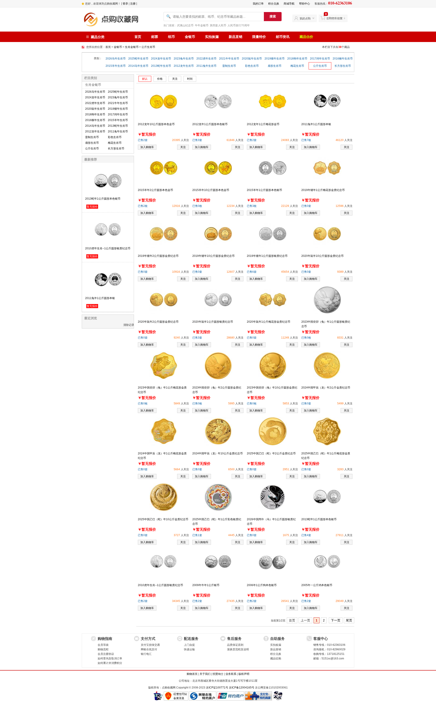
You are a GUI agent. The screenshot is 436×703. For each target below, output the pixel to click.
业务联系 (230, 674)
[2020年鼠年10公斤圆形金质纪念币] (327, 233)
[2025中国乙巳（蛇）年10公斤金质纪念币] (163, 497)
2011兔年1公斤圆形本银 (100, 298)
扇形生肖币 (274, 65)
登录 (125, 3)
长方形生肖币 (342, 65)
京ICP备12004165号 (241, 687)
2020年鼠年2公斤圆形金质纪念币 (158, 321)
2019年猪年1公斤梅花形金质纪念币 (323, 190)
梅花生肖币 (297, 65)
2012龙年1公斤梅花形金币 (263, 124)
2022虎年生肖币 (206, 58)
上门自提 (189, 644)
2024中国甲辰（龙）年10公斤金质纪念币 (217, 453)
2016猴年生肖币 (343, 58)
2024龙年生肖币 (161, 58)
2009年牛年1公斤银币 (205, 585)
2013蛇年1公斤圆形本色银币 (102, 198)
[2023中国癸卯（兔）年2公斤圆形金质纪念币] (218, 365)
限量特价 (259, 37)
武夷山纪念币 (185, 25)
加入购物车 (147, 147)
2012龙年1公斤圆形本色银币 (210, 124)
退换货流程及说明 (238, 649)
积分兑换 (273, 3)
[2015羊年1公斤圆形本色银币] (272, 167)
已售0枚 (197, 206)
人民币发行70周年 (239, 25)
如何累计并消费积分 (110, 663)
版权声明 (243, 674)
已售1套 (197, 535)
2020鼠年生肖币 (252, 58)
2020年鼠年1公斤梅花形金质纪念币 (268, 321)
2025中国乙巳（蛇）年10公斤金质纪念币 (163, 519)
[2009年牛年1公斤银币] (218, 562)
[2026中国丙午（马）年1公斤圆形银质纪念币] (272, 497)
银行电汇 (146, 654)
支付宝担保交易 (150, 644)
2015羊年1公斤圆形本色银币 (264, 190)
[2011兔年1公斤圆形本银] (327, 101)
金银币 (190, 37)
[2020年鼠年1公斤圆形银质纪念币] (218, 299)
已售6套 (252, 271)
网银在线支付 (149, 649)
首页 (137, 37)
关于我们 (205, 674)
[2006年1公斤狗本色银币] (272, 562)
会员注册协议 (106, 654)
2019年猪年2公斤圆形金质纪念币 (158, 255)
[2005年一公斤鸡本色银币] (327, 562)
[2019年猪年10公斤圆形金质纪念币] (218, 233)
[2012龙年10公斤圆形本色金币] (163, 101)
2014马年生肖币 (138, 65)
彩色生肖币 (252, 65)
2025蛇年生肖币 (138, 58)
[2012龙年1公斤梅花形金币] (272, 101)
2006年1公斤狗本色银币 (262, 585)
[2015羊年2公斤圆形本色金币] (163, 167)
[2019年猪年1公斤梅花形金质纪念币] (327, 167)
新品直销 (235, 37)
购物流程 (103, 649)
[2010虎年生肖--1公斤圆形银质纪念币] (163, 562)
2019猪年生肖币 (275, 58)
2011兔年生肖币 (206, 65)
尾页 (349, 620)
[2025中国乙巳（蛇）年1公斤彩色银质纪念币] (218, 497)
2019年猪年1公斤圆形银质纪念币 (267, 255)
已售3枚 (252, 206)
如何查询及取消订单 (110, 658)
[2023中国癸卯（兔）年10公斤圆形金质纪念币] (272, 365)
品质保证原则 (235, 644)
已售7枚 (306, 140)
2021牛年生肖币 (229, 58)
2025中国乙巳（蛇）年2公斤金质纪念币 (271, 453)
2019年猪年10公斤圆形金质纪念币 (213, 255)
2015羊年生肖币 (116, 65)
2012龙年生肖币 (184, 65)
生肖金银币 (132, 47)
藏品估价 (306, 37)
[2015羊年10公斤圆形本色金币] (218, 167)
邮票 (154, 37)
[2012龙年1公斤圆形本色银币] (218, 101)
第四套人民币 (218, 25)
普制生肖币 (229, 65)
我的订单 (258, 3)
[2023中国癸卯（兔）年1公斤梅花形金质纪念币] (163, 365)
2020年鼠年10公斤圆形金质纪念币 (322, 255)
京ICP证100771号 (217, 687)
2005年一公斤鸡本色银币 (316, 585)
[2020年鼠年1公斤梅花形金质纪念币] (272, 299)
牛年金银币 (201, 25)
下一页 (335, 620)
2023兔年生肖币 (184, 58)
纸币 (171, 37)
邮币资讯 (283, 37)
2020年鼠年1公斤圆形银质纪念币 (212, 321)
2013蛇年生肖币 (161, 65)
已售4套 (306, 535)
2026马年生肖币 (116, 58)
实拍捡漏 (212, 37)
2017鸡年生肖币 (320, 58)
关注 (183, 147)
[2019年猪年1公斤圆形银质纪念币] (272, 233)
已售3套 (197, 140)
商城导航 (289, 3)
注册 (133, 3)
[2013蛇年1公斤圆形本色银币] (327, 496)
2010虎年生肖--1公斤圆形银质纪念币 (107, 248)
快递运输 (189, 649)
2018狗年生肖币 (297, 58)
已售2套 (143, 140)
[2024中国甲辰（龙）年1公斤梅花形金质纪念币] (163, 431)
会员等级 (103, 644)
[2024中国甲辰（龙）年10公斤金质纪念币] (218, 431)
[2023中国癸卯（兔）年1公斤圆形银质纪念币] (327, 299)
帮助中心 (304, 3)
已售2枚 (143, 206)
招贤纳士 (218, 674)
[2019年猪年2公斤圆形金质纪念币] (163, 233)
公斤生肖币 (148, 47)
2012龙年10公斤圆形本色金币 (156, 124)
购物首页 (192, 674)
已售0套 (306, 206)
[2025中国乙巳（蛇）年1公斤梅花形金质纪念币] (327, 431)
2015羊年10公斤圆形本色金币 (210, 190)
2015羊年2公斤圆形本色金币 (155, 190)
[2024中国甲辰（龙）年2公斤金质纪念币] (327, 365)
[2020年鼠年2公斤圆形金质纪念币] (163, 299)
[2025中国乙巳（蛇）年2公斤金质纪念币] (272, 431)
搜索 (273, 16)
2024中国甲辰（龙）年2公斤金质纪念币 (325, 387)
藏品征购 (275, 658)
